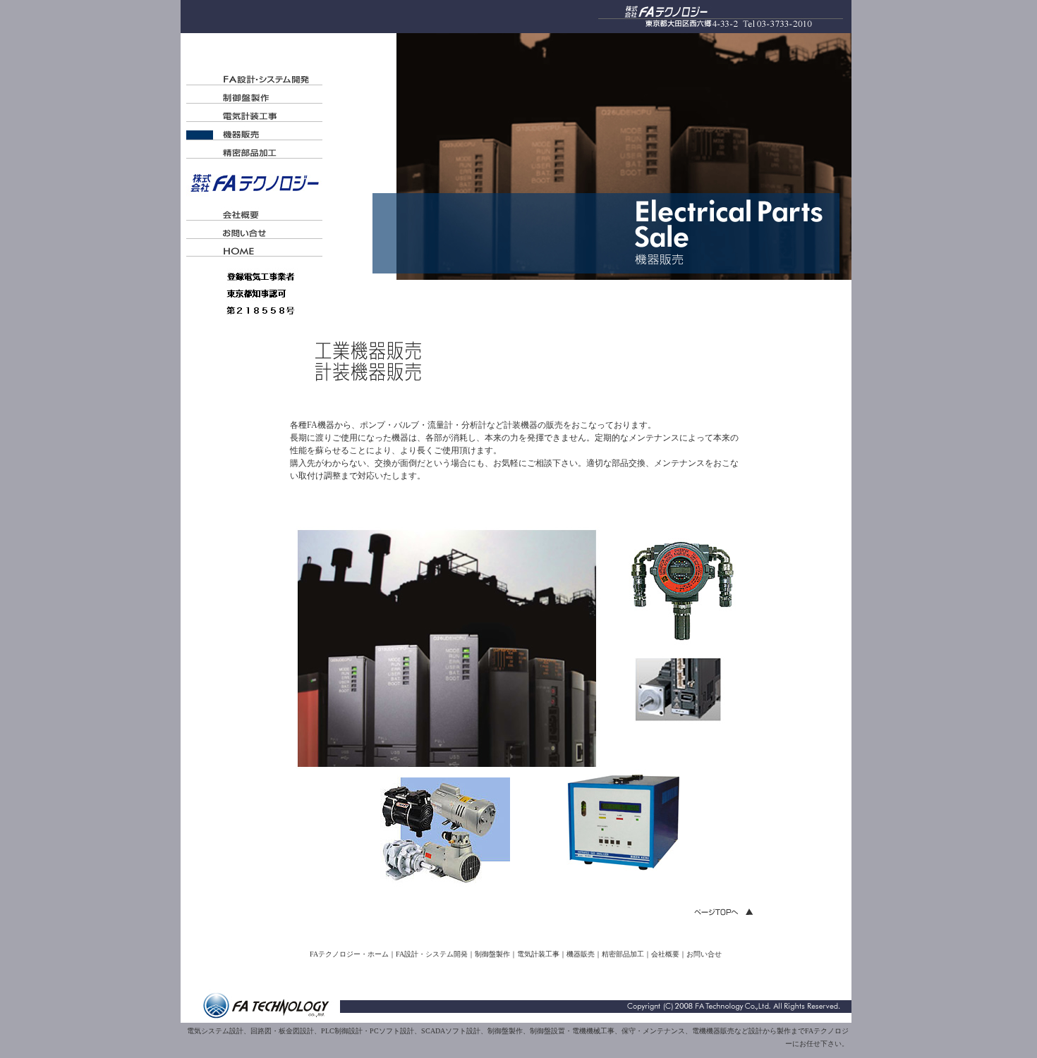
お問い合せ (704, 954)
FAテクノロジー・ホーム (349, 954)
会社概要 (665, 954)
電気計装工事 (538, 954)
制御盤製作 (492, 954)
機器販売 (580, 954)
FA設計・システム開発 (432, 954)
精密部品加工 (623, 954)
